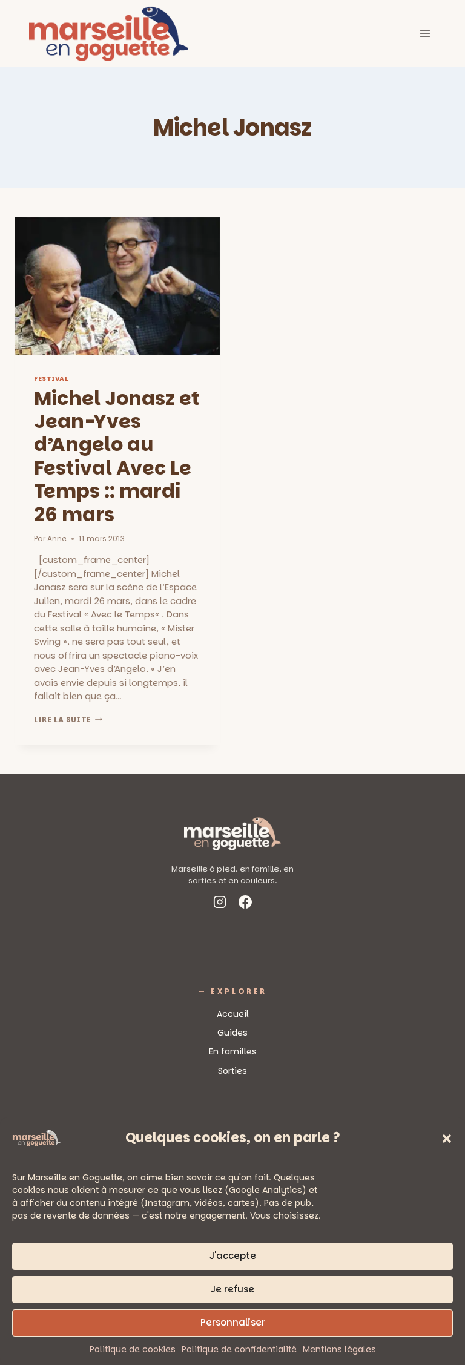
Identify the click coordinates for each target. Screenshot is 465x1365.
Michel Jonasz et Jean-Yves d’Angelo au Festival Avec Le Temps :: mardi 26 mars (117, 456)
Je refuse (232, 1289)
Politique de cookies (133, 1349)
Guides (232, 1033)
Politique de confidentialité (239, 1349)
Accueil (233, 1014)
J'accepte (232, 1255)
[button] (447, 1139)
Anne (57, 538)
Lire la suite (68, 719)
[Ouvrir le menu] (425, 33)
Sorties (232, 1071)
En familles (233, 1051)
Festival (51, 378)
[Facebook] (245, 904)
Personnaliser (232, 1322)
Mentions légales (339, 1349)
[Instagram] (219, 904)
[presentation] (117, 286)
